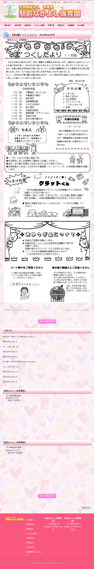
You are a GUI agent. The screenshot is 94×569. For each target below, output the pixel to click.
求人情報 (30, 547)
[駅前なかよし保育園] (42, 11)
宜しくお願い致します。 (12, 347)
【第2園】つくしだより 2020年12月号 (78, 310)
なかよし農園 (31, 533)
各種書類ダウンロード (34, 553)
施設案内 (30, 529)
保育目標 (30, 524)
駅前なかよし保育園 (44, 563)
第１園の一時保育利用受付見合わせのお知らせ (20, 362)
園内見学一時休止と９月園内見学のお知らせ (19, 337)
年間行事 (30, 538)
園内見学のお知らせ (10, 342)
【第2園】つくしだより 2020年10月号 (16, 310)
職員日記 (30, 542)
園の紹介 (30, 520)
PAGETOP (85, 507)
